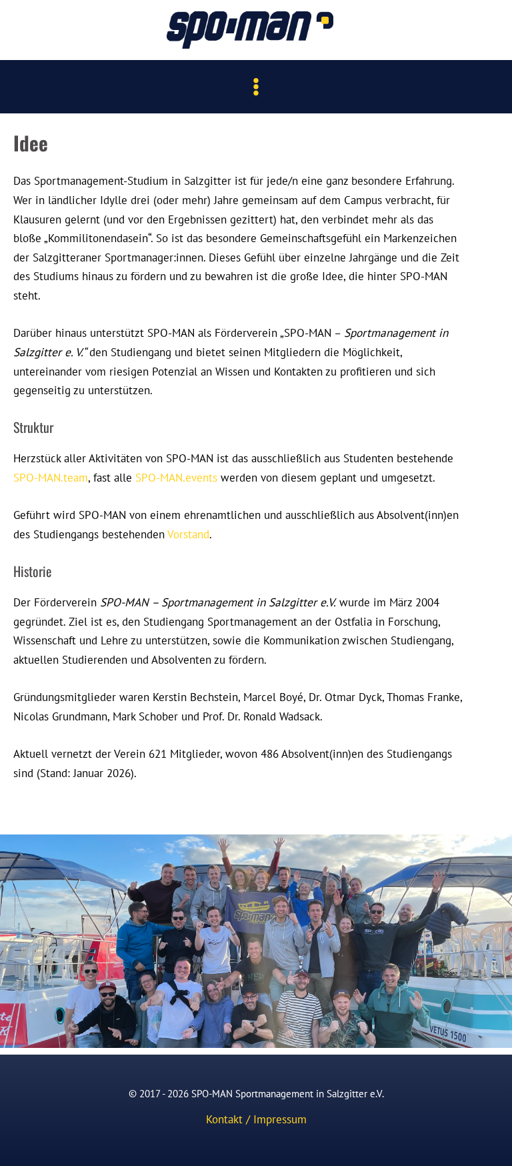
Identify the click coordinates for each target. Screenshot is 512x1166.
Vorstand (188, 534)
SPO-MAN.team (50, 477)
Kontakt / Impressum (256, 1119)
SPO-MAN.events (176, 477)
